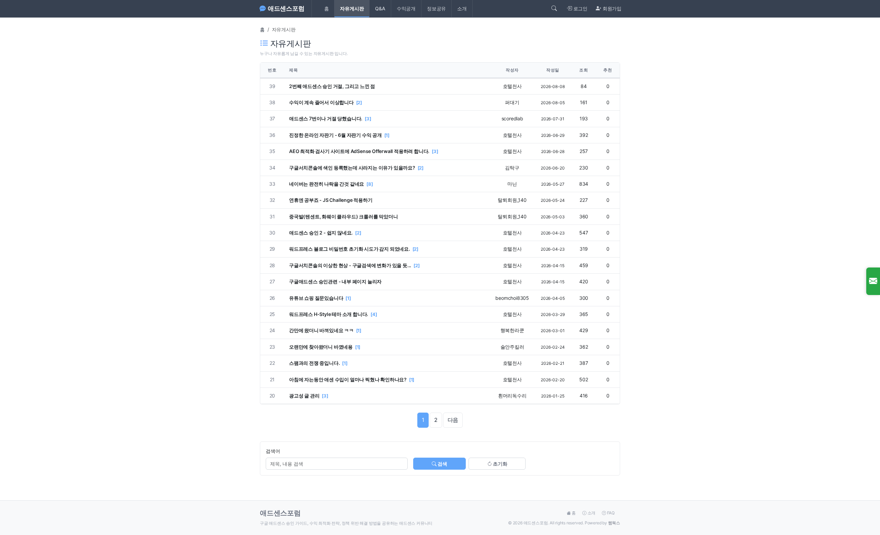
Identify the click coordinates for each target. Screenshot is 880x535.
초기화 (499, 464)
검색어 (273, 451)
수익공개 (406, 8)
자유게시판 (352, 8)
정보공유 (436, 8)
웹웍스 (614, 522)
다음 (453, 419)
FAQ (610, 512)
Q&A (380, 8)
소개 (462, 8)
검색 (442, 464)
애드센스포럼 (286, 8)
